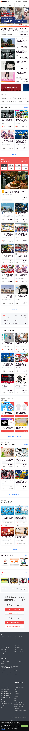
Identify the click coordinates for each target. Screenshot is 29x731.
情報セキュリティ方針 (19, 706)
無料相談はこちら (15, 622)
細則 (15, 700)
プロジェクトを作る (5, 661)
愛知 (12, 216)
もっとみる (25, 107)
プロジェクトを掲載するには (7, 5)
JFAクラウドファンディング (6, 703)
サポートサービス (18, 672)
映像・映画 (25, 168)
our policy (3, 729)
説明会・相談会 (17, 670)
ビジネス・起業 (4, 649)
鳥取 (21, 484)
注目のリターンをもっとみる (14, 436)
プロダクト (4, 31)
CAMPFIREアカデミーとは (6, 670)
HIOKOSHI (3, 701)
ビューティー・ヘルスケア (19, 649)
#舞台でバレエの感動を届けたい (8, 101)
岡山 (23, 216)
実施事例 (16, 674)
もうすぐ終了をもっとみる (14, 494)
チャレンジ (18, 123)
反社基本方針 (17, 708)
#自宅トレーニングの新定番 (20, 98)
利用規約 (16, 698)
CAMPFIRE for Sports (5, 695)
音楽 (17, 55)
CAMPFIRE (3, 685)
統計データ (17, 677)
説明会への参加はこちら (15, 626)
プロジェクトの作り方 (5, 674)
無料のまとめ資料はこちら (15, 613)
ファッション (4, 168)
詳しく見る (23, 589)
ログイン (19, 1)
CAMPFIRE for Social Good (6, 691)
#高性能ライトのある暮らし (7, 98)
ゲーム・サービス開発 (6, 144)
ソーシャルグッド (5, 237)
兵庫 (23, 346)
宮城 (11, 194)
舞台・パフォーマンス (19, 651)
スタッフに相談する (18, 661)
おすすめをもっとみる (14, 154)
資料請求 (3, 663)
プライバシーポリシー (19, 702)
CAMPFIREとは (17, 685)
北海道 (8, 540)
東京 (20, 77)
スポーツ (17, 237)
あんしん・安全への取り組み (20, 687)
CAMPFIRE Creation (5, 689)
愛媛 (26, 520)
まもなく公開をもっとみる (14, 549)
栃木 (24, 44)
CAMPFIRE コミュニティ (6, 687)
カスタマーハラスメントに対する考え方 (21, 711)
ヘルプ (16, 691)
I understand (24, 725)
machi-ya (3, 705)
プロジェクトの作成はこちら (14, 609)
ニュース (16, 689)
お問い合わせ (17, 693)
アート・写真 (3, 651)
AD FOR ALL (3, 699)
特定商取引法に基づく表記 (19, 704)
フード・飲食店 (19, 44)
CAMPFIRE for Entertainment (6, 693)
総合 (4, 165)
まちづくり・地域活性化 (6, 216)
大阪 (6, 278)
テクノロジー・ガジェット (20, 144)
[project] (14, 21)
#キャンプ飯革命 (20, 101)
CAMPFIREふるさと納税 (5, 697)
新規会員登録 (25, 1)
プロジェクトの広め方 (5, 677)
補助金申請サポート (5, 707)
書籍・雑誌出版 (4, 258)
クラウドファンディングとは (6, 672)
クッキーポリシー (18, 713)
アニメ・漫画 (3, 643)
